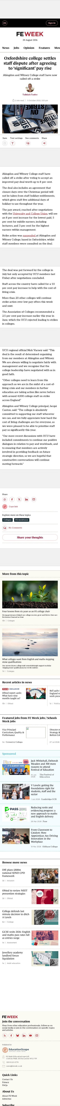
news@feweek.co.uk (14, 1066)
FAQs (5, 1085)
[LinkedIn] (24, 1035)
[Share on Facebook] (12, 499)
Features (44, 47)
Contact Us (7, 1079)
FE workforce (21, 520)
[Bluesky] (17, 1035)
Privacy (5, 1082)
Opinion (29, 47)
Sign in (51, 23)
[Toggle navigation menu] (4, 23)
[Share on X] (19, 499)
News (5, 47)
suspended (29, 235)
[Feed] (4, 1035)
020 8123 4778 (12, 1062)
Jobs (16, 47)
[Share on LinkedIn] (26, 499)
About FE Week (9, 1096)
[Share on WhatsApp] (4, 499)
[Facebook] (11, 1035)
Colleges (7, 520)
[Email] (36, 1035)
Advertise (6, 1099)
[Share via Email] (33, 499)
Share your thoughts (30, 537)
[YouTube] (30, 1035)
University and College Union (30, 213)
